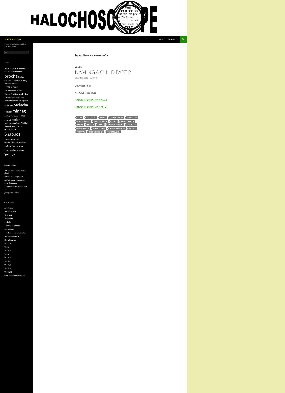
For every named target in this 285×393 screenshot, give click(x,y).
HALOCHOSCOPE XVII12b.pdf (91, 99)
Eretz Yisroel (11, 86)
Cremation (132, 118)
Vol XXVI (7, 243)
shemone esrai (11, 139)
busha (103, 118)
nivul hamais (83, 128)
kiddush (8, 97)
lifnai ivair (8, 215)
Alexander (91, 118)
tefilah (8, 146)
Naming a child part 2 (103, 72)
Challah (21, 77)
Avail (6, 68)
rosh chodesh (9, 229)
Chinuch (16, 80)
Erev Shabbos (9, 91)
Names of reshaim (13, 226)
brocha (11, 76)
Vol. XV (7, 261)
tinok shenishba (96, 132)
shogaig (132, 128)
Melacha (21, 104)
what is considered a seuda (14, 275)
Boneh (19, 71)
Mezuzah (8, 112)
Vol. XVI (7, 265)
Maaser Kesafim (10, 101)
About (161, 39)
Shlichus (19, 143)
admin (95, 78)
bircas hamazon (10, 71)
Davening (23, 81)
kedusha (23, 94)
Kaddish (19, 90)
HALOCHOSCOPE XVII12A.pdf (91, 107)
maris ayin (8, 105)
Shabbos (12, 134)
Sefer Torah (17, 126)
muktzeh (7, 120)
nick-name (131, 125)
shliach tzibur (10, 142)
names (100, 125)
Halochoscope (12, 39)
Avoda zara (8, 208)
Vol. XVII (79, 67)
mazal (80, 125)
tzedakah (9, 150)
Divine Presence (10, 83)
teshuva (81, 132)
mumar (90, 125)
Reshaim (7, 222)
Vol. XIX (7, 258)
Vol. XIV (7, 254)
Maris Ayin (8, 218)
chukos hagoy (116, 118)
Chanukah (8, 81)
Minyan (22, 115)
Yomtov (9, 154)
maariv (15, 98)
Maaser (21, 98)
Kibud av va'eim (100, 121)
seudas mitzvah (10, 129)
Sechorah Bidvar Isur (12, 236)
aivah (79, 118)
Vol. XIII (7, 250)
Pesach (7, 126)
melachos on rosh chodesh (16, 233)
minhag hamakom (11, 116)
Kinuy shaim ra (127, 121)
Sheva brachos (10, 240)
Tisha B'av (18, 146)
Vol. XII (7, 247)
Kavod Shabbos (11, 94)
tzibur (17, 151)
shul (24, 142)
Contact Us (173, 39)
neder (16, 119)
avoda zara (21, 69)
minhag (19, 110)
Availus (13, 68)
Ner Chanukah (10, 123)
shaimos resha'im (117, 128)
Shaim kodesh (99, 128)
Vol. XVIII (8, 272)
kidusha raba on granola (13, 177)
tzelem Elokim (113, 132)
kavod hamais (83, 121)
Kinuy (114, 121)
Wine (22, 151)
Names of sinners (115, 125)
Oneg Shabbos (22, 123)
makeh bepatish (22, 101)
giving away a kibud (11, 193)
